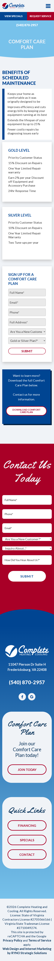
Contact (27, 854)
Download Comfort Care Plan (26, 410)
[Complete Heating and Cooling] (13, 5)
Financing (27, 825)
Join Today (27, 769)
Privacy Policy (12, 940)
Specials (27, 840)
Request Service (40, 16)
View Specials (13, 16)
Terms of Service (39, 940)
